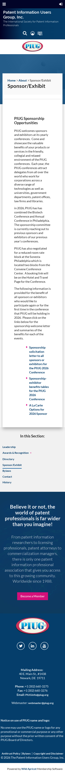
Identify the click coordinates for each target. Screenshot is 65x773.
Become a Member (32, 596)
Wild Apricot (28, 768)
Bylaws (6, 470)
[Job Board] (40, 34)
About (22, 80)
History (7, 482)
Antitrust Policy (11, 753)
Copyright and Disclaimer (49, 753)
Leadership (9, 446)
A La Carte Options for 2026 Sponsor (38, 409)
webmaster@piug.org (41, 702)
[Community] (32, 34)
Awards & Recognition (15, 452)
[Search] (25, 34)
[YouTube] (44, 646)
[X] (21, 646)
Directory (8, 459)
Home (12, 80)
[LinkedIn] (32, 646)
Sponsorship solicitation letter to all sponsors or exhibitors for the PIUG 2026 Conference (38, 360)
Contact (7, 476)
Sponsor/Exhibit (12, 464)
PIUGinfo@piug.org (36, 694)
